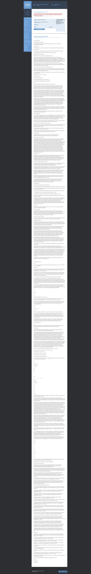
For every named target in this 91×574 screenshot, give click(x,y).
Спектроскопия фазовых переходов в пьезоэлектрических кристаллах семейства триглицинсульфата (27, 41)
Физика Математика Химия (27, 5)
